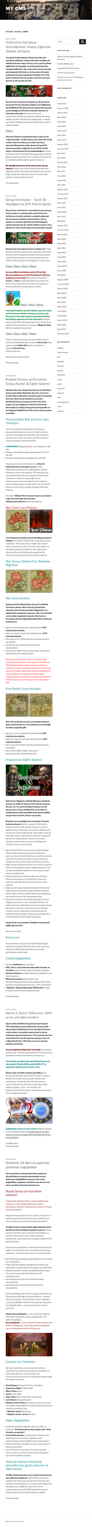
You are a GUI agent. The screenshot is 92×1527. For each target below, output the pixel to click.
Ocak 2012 (61, 176)
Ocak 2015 (61, 122)
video (59, 406)
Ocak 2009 (61, 311)
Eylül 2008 (61, 329)
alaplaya (60, 348)
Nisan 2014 (61, 140)
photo (59, 384)
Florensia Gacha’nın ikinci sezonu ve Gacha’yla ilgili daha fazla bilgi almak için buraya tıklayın (28, 1135)
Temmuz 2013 (63, 149)
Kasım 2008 (62, 320)
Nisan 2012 (61, 167)
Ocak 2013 (61, 158)
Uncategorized (63, 402)
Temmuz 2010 (63, 230)
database (60, 361)
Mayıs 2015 (61, 117)
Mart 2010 (61, 248)
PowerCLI (61, 389)
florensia (60, 366)
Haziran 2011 (62, 198)
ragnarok (60, 393)
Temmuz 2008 (63, 334)
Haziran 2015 (62, 113)
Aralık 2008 (61, 316)
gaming (60, 370)
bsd (58, 357)
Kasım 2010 (62, 212)
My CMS (16, 8)
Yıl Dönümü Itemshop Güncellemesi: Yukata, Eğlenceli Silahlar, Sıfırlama (28, 47)
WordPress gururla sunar (14, 1521)
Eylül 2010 (61, 221)
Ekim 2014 (61, 135)
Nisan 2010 (61, 243)
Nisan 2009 (61, 298)
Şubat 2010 (61, 252)
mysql (59, 379)
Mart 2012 (61, 171)
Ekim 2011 (61, 185)
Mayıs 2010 (61, 239)
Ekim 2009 (61, 271)
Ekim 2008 (61, 325)
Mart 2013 (61, 153)
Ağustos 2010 (62, 225)
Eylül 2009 (61, 275)
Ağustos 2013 (62, 144)
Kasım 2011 (61, 180)
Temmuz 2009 (63, 284)
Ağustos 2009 (62, 280)
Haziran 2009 (62, 289)
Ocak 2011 (61, 207)
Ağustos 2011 (62, 189)
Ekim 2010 (61, 216)
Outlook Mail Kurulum (65, 64)
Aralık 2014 (61, 126)
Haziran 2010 (62, 234)
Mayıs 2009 (62, 293)
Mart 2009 (61, 302)
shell (59, 397)
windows (60, 411)
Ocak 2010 (61, 257)
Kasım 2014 (62, 131)
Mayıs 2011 (61, 203)
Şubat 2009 (62, 307)
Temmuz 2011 (62, 194)
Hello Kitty (61, 375)
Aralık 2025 (61, 104)
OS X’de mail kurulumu (66, 73)
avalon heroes (62, 352)
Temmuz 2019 (63, 108)
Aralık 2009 (61, 262)
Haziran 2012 (62, 162)
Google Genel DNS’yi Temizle (68, 68)
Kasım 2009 (62, 266)
